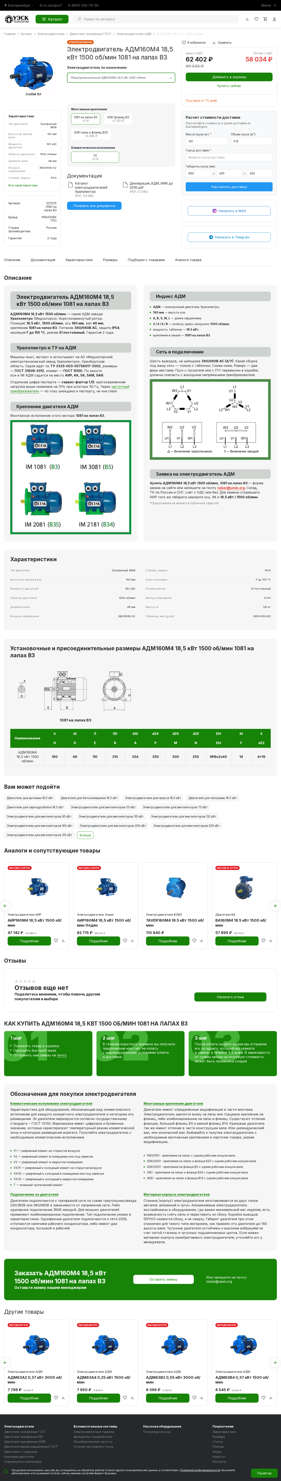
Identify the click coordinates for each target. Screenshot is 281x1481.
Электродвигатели (19, 1426)
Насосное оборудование (162, 1426)
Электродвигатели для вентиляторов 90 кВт (39, 816)
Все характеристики (22, 185)
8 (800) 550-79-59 (83, 5)
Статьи (217, 1441)
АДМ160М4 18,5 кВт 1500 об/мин (27, 756)
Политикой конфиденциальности (200, 1470)
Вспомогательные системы (95, 1426)
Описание (12, 260)
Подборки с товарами (146, 260)
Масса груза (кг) (198, 134)
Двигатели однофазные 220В (25, 1441)
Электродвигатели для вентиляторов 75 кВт (175, 807)
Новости (218, 1456)
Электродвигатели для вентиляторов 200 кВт (113, 825)
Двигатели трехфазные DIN (23, 1436)
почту (62, 1055)
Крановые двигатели (19, 1456)
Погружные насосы (157, 1431)
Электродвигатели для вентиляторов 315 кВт (39, 835)
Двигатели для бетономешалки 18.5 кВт (89, 798)
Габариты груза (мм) (200, 166)
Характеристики (79, 260)
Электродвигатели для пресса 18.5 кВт (153, 798)
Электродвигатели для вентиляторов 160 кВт (39, 825)
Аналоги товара (188, 260)
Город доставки (198, 150)
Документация (43, 260)
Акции (216, 1451)
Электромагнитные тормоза (94, 1431)
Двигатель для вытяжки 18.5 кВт (30, 798)
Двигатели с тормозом (20, 1451)
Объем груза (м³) (243, 134)
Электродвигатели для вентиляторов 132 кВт (183, 816)
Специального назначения (23, 1461)
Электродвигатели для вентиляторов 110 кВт (111, 816)
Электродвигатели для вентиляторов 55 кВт (103, 807)
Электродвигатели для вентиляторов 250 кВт (186, 825)
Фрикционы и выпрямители (93, 1436)
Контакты (219, 1461)
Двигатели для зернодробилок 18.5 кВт (35, 807)
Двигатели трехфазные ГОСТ (25, 1431)
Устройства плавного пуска (93, 1446)
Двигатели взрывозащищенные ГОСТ (31, 1446)
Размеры (110, 260)
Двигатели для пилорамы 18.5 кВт (212, 798)
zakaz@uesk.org (219, 1281)
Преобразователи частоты (93, 1441)
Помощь (218, 1446)
